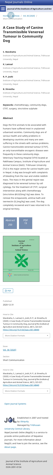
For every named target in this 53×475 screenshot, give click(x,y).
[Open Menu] (3, 9)
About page (10, 447)
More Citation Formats (15, 335)
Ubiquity (24, 421)
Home (5, 15)
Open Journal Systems (15, 403)
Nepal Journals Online (18, 2)
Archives (15, 15)
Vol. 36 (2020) (29, 15)
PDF (9, 290)
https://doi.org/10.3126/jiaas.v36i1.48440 (21, 329)
